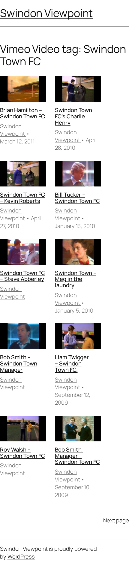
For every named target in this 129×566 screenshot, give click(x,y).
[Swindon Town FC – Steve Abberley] (23, 253)
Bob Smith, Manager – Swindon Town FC (77, 456)
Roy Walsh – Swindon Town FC (22, 453)
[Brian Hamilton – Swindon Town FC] (23, 90)
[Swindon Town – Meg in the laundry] (78, 253)
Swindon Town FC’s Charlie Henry (73, 116)
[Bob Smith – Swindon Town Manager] (23, 337)
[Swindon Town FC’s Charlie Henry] (78, 90)
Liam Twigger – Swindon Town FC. (72, 363)
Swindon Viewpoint (46, 13)
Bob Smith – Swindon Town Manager (18, 363)
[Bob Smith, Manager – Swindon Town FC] (78, 429)
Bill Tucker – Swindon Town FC (77, 198)
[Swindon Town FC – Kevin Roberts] (23, 175)
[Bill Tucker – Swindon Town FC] (78, 175)
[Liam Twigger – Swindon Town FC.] (78, 337)
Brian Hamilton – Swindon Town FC (22, 113)
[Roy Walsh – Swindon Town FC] (23, 429)
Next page (116, 520)
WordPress (21, 556)
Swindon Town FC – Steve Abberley (22, 276)
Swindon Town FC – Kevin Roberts (22, 198)
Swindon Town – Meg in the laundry (75, 279)
